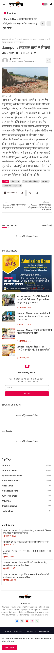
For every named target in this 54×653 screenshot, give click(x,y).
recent (45, 181)
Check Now (7, 641)
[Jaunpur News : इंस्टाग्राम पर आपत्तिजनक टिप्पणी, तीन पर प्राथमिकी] (8, 350)
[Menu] (4, 4)
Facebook (12, 192)
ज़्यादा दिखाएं (47, 225)
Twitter (22, 193)
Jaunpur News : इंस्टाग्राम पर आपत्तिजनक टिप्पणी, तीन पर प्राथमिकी (33, 348)
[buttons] (17, 621)
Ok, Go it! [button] (9, 647)
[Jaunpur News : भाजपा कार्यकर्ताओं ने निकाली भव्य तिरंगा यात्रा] (8, 333)
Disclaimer (44, 631)
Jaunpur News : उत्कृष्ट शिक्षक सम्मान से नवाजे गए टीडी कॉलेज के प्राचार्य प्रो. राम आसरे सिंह (26, 576)
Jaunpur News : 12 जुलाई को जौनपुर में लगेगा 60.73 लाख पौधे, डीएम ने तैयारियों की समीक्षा (27, 531)
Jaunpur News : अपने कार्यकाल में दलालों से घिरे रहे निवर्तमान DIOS (28, 552)
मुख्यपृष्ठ (5, 39)
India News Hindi (26, 490)
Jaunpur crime (26, 470)
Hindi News (26, 485)
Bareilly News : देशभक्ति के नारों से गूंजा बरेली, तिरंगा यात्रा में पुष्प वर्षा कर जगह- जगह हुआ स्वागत (20, 23)
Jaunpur (15, 181)
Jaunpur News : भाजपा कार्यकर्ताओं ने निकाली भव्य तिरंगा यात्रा (34, 331)
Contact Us (31, 631)
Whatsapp (29, 193)
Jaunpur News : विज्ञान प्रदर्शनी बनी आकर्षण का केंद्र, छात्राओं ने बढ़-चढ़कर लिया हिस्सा (33, 316)
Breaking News (26, 506)
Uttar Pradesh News (19, 39)
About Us (18, 631)
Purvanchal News (30, 181)
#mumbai (26, 501)
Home (8, 631)
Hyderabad (26, 511)
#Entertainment (26, 496)
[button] (45, 4)
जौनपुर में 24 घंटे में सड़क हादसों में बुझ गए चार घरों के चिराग (26, 542)
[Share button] (37, 193)
